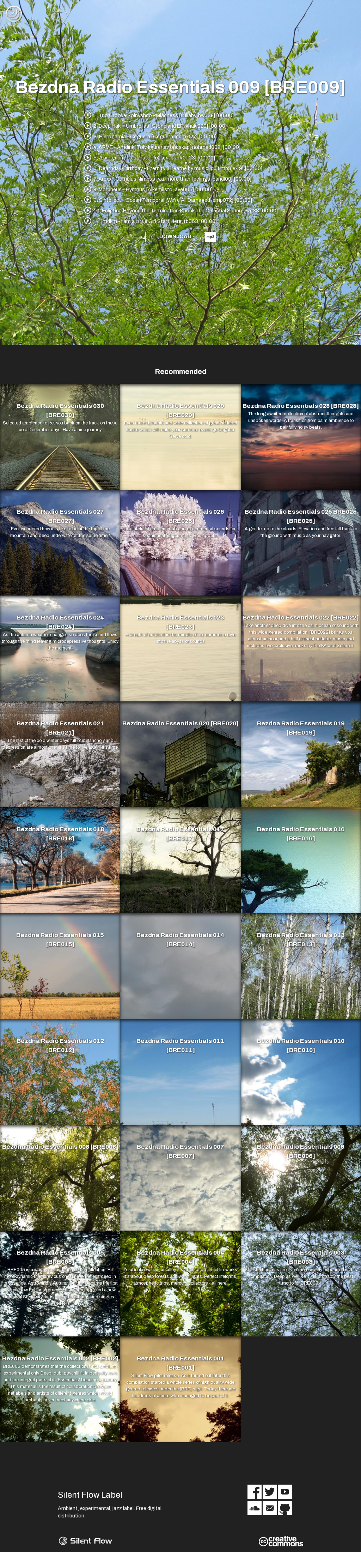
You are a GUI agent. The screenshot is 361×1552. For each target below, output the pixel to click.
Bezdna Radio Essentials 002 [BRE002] (60, 1358)
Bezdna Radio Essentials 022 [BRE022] (301, 617)
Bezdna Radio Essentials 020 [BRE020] (180, 723)
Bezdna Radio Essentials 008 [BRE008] (60, 1146)
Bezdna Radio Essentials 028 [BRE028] (301, 406)
